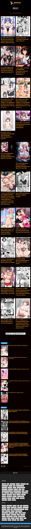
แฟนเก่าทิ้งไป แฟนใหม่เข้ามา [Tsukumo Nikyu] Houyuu (23, 195)
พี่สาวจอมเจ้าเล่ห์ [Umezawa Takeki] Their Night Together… (19, 410)
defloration (23, 484)
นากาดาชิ (18, 494)
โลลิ (18, 520)
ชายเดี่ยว (11, 492)
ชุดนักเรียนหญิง (24, 492)
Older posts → (20, 333)
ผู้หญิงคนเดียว (9, 496)
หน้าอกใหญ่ (4, 498)
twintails (15, 489)
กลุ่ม (23, 489)
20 (14, 333)
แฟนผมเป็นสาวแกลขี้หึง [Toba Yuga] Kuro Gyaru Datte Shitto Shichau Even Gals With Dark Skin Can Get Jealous (23, 292)
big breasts (12, 484)
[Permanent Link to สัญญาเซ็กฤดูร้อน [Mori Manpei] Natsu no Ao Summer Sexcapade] (8, 308)
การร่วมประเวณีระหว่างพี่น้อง (7, 491)
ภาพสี (18, 514)
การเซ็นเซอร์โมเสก (17, 491)
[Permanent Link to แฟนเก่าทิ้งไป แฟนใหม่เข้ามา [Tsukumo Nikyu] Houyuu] (23, 181)
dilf (27, 484)
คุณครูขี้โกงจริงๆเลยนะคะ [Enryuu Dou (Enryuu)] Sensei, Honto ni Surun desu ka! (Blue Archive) (7, 40)
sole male (11, 489)
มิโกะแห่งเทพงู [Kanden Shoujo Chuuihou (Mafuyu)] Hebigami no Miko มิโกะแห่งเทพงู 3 (23, 166)
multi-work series (20, 485)
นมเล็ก (20, 512)
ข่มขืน (27, 491)
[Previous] (2, 466)
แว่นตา (17, 498)
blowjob (17, 484)
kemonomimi (4, 485)
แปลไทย (13, 498)
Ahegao (3, 505)
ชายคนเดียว (7, 492)
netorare (10, 487)
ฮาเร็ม (9, 518)
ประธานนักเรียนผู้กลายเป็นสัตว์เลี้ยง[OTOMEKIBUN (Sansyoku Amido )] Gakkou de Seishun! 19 (7, 70)
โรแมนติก (14, 520)
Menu (16, 8)
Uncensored (25, 507)
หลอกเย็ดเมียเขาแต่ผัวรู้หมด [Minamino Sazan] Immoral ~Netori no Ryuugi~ (18, 433)
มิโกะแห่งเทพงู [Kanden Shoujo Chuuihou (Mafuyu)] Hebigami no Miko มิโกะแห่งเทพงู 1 (8, 156)
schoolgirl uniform (21, 487)
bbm (8, 484)
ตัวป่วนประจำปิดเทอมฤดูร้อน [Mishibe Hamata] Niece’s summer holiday (8, 260)
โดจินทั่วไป (22, 498)
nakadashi (4, 487)
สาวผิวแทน (23, 514)
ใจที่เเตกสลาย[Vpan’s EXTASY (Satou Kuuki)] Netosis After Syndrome (23, 230)
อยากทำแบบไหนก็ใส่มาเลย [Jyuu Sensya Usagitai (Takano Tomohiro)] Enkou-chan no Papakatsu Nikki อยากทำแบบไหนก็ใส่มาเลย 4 (19, 445)
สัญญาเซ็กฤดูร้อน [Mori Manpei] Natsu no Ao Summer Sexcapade (7, 321)
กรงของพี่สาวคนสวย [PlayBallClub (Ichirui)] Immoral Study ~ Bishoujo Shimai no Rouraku (7, 135)
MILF (14, 485)
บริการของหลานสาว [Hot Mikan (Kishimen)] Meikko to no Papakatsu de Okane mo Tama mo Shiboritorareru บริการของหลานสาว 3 (23, 103)
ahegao (3, 484)
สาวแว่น (3, 516)
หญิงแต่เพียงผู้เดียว (21, 496)
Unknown (4, 509)
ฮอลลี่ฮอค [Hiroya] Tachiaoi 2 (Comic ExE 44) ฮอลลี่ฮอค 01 (22, 39)
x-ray (20, 489)
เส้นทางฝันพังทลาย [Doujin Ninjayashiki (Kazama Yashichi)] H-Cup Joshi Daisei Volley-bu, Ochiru (8, 291)
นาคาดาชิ (23, 494)
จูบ (2, 492)
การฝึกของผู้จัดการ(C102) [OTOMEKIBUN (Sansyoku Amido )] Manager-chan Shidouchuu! (22, 71)
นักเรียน (3, 514)
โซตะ (25, 518)
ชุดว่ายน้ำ (4, 494)
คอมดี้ (3, 511)
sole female (4, 489)
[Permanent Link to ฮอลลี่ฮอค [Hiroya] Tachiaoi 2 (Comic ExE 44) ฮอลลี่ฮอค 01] (23, 26)
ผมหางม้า (3, 496)
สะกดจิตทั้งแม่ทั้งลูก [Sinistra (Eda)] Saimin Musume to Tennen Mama (22, 261)
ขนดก (23, 491)
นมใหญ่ (24, 512)
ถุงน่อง (14, 494)
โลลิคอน (13, 500)
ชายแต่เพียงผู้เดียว (18, 492)
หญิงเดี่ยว (14, 496)
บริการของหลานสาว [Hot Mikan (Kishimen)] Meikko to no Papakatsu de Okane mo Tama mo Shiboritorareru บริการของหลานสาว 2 (8, 103)
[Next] (4, 466)
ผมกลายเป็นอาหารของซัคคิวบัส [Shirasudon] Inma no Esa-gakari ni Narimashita (23, 125)
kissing (10, 485)
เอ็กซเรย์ (9, 498)
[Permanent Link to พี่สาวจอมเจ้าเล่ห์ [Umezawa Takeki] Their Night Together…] (4, 414)
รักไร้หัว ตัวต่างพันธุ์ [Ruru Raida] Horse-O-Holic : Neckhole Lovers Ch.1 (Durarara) (19, 422)
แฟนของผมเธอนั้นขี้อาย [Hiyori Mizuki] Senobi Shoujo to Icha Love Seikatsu (18, 454)
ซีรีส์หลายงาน (9, 494)
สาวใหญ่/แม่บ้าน (9, 516)
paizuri (14, 487)
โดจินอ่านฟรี (4, 500)
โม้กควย (9, 500)
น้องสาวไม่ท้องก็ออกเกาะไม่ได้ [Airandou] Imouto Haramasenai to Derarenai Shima (7, 231)
